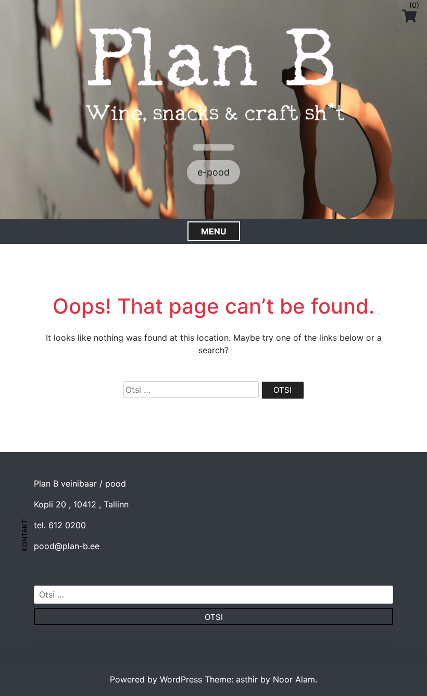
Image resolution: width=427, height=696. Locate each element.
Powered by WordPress (157, 679)
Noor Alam (294, 679)
